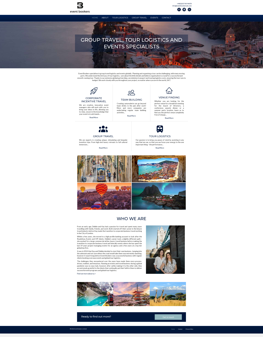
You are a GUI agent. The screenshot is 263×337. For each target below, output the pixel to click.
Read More (93, 117)
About (105, 18)
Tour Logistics (120, 18)
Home (95, 18)
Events (154, 18)
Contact (166, 18)
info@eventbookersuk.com (182, 6)
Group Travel (139, 18)
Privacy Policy (189, 329)
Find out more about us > (86, 274)
